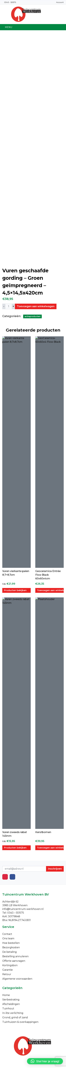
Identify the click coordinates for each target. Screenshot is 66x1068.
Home (6, 995)
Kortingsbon (9, 965)
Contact (7, 934)
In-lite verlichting (12, 1013)
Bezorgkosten (11, 947)
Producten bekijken (15, 590)
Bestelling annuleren (15, 956)
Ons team (8, 938)
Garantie (7, 969)
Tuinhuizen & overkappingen (20, 1021)
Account (60, 2)
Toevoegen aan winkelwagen (35, 306)
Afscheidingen (11, 1004)
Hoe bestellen (11, 942)
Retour (6, 974)
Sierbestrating (10, 999)
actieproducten (32, 316)
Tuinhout (8, 1008)
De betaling (9, 951)
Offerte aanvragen (13, 960)
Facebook (12, 877)
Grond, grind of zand (15, 1017)
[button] (45, 1061)
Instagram (5, 877)
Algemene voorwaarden (17, 978)
